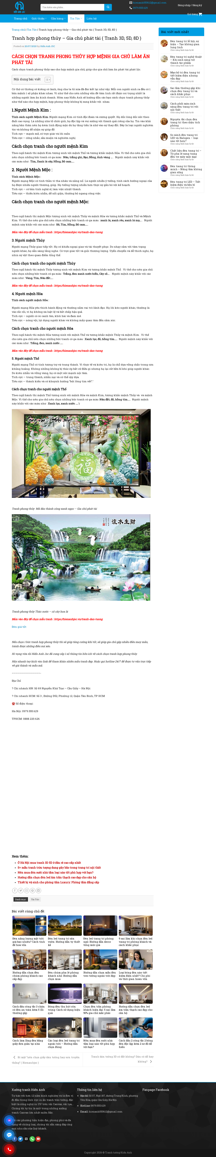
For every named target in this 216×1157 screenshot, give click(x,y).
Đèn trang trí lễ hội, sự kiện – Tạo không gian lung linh (184, 44)
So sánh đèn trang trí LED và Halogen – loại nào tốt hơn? (184, 137)
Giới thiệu (38, 18)
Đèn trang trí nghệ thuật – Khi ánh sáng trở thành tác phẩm (186, 59)
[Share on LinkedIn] (38, 890)
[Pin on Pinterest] (32, 890)
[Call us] (32, 1139)
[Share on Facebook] (15, 890)
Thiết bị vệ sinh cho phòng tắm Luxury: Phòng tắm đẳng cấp (58, 882)
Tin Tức (75, 18)
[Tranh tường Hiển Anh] (23, 7)
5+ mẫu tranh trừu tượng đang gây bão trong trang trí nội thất (59, 867)
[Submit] (108, 7)
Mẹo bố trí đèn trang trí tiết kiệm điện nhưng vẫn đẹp (185, 75)
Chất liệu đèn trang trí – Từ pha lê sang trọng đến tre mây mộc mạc (185, 153)
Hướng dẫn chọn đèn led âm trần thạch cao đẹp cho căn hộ (57, 877)
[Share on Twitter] (20, 890)
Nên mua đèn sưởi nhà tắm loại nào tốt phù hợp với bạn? (55, 872)
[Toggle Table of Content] (46, 80)
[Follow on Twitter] (20, 1139)
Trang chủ (20, 18)
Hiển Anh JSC (47, 46)
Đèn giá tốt (19, 626)
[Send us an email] (26, 1139)
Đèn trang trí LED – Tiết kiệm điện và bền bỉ (185, 183)
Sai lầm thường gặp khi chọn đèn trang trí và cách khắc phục (185, 91)
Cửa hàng (57, 18)
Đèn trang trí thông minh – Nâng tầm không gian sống (186, 169)
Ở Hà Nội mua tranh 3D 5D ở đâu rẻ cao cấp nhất (49, 862)
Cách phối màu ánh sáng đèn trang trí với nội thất (184, 106)
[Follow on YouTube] (38, 1139)
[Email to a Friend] (26, 890)
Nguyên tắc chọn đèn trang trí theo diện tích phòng (185, 122)
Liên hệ (92, 18)
